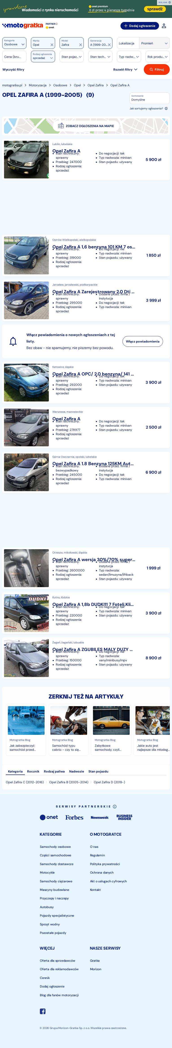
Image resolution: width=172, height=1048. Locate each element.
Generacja (95, 40)
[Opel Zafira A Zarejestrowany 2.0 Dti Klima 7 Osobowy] (86, 300)
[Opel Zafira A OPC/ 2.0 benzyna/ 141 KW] (86, 382)
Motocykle (47, 872)
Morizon (95, 969)
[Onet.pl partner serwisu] (50, 27)
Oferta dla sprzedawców (57, 961)
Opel (77, 85)
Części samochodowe (55, 855)
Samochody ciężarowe (56, 881)
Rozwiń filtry (122, 69)
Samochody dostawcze (56, 864)
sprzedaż (39, 58)
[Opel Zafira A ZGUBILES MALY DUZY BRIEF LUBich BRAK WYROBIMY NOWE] (86, 658)
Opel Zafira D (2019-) (109, 782)
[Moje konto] (164, 26)
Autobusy (47, 907)
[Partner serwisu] (86, 8)
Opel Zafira (96, 85)
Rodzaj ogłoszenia (42, 54)
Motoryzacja (38, 85)
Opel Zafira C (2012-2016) (25, 782)
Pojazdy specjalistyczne (57, 915)
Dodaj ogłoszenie (142, 26)
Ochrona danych (101, 872)
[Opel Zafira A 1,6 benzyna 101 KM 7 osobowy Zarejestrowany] (86, 255)
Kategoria (9, 40)
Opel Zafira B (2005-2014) (68, 782)
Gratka (95, 961)
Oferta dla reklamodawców (59, 969)
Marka (36, 40)
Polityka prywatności (105, 864)
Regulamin (97, 855)
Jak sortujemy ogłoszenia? (146, 108)
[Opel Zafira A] (86, 159)
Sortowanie (137, 96)
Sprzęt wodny (50, 924)
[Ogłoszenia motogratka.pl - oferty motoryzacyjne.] (22, 25)
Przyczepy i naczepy (54, 898)
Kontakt (95, 890)
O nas (94, 847)
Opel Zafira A (119, 85)
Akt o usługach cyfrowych (108, 881)
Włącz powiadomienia (142, 341)
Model (65, 40)
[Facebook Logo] (43, 1011)
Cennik (45, 978)
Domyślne (138, 100)
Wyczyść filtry (13, 69)
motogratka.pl (12, 85)
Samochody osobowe (55, 847)
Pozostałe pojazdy (53, 933)
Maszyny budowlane (54, 890)
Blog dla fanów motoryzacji (59, 995)
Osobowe (60, 85)
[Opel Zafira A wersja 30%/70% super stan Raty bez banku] (86, 568)
